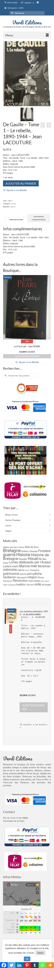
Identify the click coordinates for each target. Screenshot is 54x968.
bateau (21, 547)
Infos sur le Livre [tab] (16, 219)
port (29, 573)
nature (20, 570)
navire (27, 570)
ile (40, 558)
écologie (46, 584)
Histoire (23, 554)
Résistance (7, 581)
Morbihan (44, 566)
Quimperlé (22, 577)
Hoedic (23, 559)
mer (33, 565)
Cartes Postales (12, 520)
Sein (42, 581)
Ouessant (34, 569)
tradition (21, 584)
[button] (15, 190)
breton (25, 551)
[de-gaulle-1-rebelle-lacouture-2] (27, 113)
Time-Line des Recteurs (16, 782)
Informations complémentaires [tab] (38, 218)
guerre (13, 206)
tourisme (12, 584)
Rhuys (41, 577)
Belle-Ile (29, 546)
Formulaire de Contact (13, 820)
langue (6, 562)
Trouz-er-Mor (42, 779)
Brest (36, 546)
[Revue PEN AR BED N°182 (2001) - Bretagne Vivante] (42, 125)
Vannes (30, 584)
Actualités (41, 776)
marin (15, 566)
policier (23, 573)
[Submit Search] (12, 13)
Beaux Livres (11, 514)
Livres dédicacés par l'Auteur (30, 562)
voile (37, 584)
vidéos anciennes (11, 779)
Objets (8, 530)
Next (48, 319)
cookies (30, 952)
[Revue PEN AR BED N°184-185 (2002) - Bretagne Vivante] (48, 125)
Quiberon (9, 577)
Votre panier (15, 8)
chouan (34, 551)
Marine (24, 565)
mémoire (10, 569)
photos (28, 779)
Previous (5, 319)
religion (32, 577)
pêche (37, 573)
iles (44, 559)
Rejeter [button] (40, 952)
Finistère (44, 550)
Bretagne (12, 550)
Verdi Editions (27, 22)
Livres (13, 203)
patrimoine (11, 573)
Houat (33, 558)
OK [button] (27, 958)
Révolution (20, 580)
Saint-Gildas (34, 580)
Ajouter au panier (21, 183)
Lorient (7, 566)
